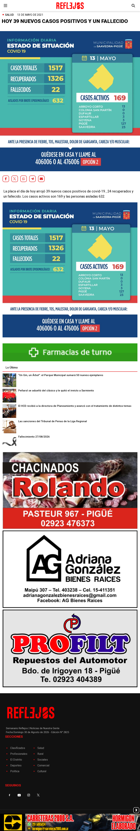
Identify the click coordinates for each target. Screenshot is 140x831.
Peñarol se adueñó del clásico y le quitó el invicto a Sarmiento (56, 390)
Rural (40, 753)
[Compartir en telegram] (32, 179)
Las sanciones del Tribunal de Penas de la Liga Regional (52, 421)
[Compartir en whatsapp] (23, 179)
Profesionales (18, 753)
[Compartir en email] (41, 179)
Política (14, 771)
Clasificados (17, 748)
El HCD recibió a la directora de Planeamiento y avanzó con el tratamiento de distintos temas (74, 405)
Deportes (16, 765)
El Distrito (16, 759)
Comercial (43, 765)
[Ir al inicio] (70, 5)
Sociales (42, 759)
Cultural (41, 771)
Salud (9, 14)
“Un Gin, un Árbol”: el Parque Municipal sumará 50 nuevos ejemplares (60, 375)
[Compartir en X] (14, 179)
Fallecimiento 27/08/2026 (34, 436)
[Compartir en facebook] (6, 179)
